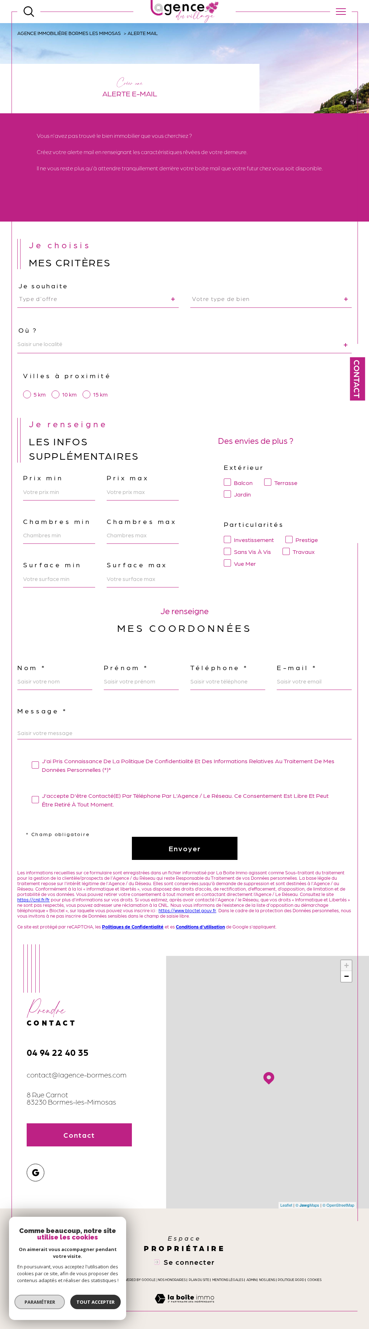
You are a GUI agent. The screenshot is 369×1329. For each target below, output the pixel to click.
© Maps (307, 1205)
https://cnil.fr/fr (33, 899)
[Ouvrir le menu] (341, 11)
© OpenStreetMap (338, 1205)
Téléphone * (219, 667)
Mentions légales (227, 1280)
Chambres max (142, 521)
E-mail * (297, 667)
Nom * (31, 667)
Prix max (128, 477)
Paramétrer (40, 1302)
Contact (357, 379)
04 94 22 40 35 (58, 1051)
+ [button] (346, 965)
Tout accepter (95, 1302)
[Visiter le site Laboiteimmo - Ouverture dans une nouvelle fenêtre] (184, 1306)
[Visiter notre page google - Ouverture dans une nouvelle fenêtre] (35, 1172)
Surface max (137, 564)
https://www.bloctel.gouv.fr (187, 910)
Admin (251, 1280)
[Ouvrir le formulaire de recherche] (29, 11)
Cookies (314, 1280)
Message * (42, 710)
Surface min (52, 564)
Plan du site (199, 1280)
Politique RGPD (291, 1280)
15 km (100, 394)
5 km (40, 394)
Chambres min (57, 521)
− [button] (346, 976)
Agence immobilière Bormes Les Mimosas (69, 33)
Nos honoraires (172, 1280)
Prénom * (126, 667)
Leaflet (286, 1205)
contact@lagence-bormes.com (76, 1074)
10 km (69, 394)
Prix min (43, 477)
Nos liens (267, 1280)
